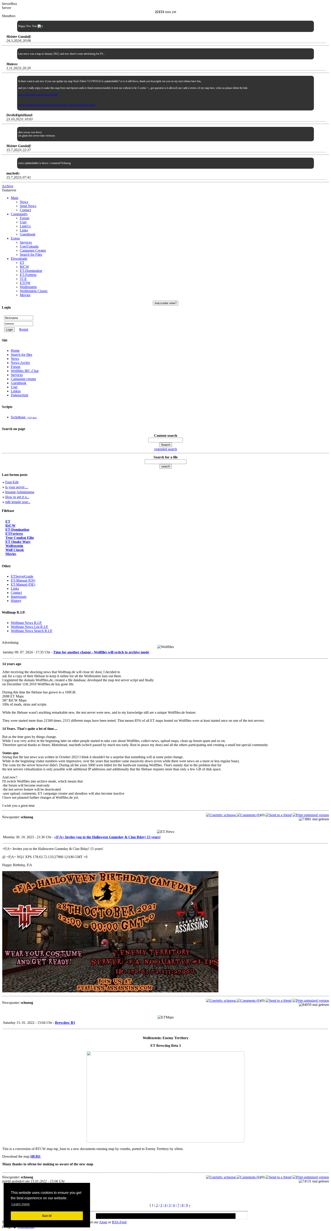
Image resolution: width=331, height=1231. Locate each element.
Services (26, 242)
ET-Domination (31, 271)
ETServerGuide (22, 576)
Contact (25, 210)
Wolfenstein (28, 287)
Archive (7, 186)
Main (14, 198)
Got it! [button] (47, 1216)
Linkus (16, 391)
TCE (23, 279)
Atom (103, 1222)
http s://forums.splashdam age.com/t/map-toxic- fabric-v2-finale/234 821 (56, 104)
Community (19, 214)
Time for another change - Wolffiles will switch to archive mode (101, 652)
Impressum (18, 597)
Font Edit (11, 482)
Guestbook (27, 234)
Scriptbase (24, 417)
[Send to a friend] (278, 815)
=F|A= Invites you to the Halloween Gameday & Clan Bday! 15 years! (107, 837)
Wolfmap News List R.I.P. (29, 627)
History (16, 601)
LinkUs (25, 226)
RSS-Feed (119, 1222)
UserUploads (29, 246)
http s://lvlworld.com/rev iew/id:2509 (38, 94)
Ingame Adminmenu (19, 492)
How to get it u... (17, 497)
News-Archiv (20, 363)
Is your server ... (16, 487)
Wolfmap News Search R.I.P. (31, 631)
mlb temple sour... (17, 502)
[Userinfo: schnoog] (221, 815)
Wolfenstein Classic (34, 291)
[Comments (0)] (249, 815)
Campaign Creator (33, 250)
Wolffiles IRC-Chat (25, 371)
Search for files (21, 355)
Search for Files (31, 254)
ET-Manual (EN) (23, 580)
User (23, 222)
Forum (24, 218)
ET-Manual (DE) (23, 584)
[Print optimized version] (310, 815)
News (24, 202)
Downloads (19, 258)
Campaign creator (23, 379)
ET (22, 263)
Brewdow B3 (65, 1023)
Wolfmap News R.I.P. (26, 623)
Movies (25, 295)
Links (24, 230)
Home (15, 350)
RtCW (24, 267)
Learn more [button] (20, 1204)
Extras (15, 238)
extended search (165, 449)
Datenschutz (19, 395)
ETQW (25, 283)
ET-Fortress (28, 275)
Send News (28, 206)
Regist (23, 329)
